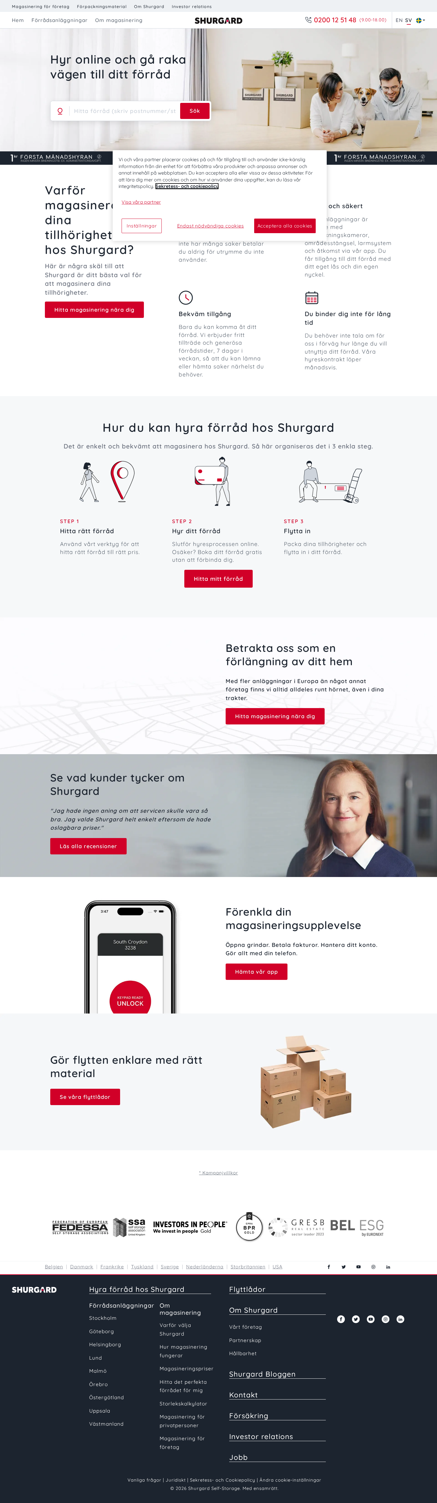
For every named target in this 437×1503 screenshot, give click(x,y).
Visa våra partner (141, 202)
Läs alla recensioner (88, 846)
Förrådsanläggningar (121, 1305)
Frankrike (112, 1267)
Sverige (170, 1267)
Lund (95, 1358)
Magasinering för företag (41, 6)
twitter (344, 1267)
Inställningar (142, 226)
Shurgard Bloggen (262, 1373)
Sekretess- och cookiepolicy (186, 186)
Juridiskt (176, 1480)
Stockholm (103, 1318)
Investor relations (192, 6)
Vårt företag (245, 1327)
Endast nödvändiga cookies (210, 226)
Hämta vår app (256, 971)
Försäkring (248, 1415)
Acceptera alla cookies (285, 226)
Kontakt (243, 1394)
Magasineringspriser (187, 1368)
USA (277, 1267)
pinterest (373, 1267)
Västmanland (106, 1424)
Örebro (98, 1384)
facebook (329, 1267)
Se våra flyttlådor (85, 1096)
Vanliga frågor (144, 1480)
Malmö (98, 1371)
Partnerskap (245, 1340)
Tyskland (142, 1267)
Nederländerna (205, 1267)
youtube (358, 1267)
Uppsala (99, 1411)
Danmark (81, 1267)
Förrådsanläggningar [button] (60, 20)
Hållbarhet (243, 1353)
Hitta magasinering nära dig (94, 309)
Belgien (54, 1267)
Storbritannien (248, 1267)
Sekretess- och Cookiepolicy (223, 1480)
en (399, 20)
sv (408, 20)
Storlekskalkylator (184, 1403)
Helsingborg (105, 1344)
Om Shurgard (149, 6)
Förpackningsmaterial (102, 6)
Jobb (238, 1457)
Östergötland (106, 1397)
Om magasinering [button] (119, 20)
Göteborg (101, 1331)
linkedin (388, 1267)
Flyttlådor (247, 1289)
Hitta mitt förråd (218, 578)
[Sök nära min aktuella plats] (60, 111)
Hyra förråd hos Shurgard (137, 1289)
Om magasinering (180, 1309)
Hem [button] (18, 20)
